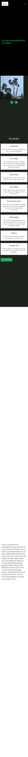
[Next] (16, 102)
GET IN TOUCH (6, 259)
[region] (14, 90)
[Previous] (12, 102)
